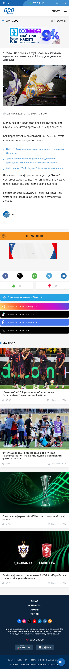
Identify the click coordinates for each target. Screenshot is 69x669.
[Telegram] (40, 621)
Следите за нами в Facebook (22, 322)
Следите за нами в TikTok (21, 314)
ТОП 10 (34, 614)
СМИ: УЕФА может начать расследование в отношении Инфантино (35, 151)
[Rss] (50, 621)
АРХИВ (34, 609)
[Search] (57, 3)
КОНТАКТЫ (34, 605)
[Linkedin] (45, 621)
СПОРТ (56, 11)
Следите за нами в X (18, 330)
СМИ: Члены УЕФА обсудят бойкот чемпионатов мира (34, 168)
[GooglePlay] (24, 648)
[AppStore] (45, 648)
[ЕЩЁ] (64, 11)
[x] (29, 621)
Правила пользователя (16, 660)
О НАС (34, 601)
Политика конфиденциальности (47, 660)
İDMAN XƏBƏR (34, 236)
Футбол (61, 20)
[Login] (64, 3)
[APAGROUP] (34, 640)
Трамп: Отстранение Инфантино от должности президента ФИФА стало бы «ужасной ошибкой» (31, 160)
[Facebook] (19, 621)
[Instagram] (24, 621)
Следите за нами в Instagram (22, 306)
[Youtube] (34, 621)
